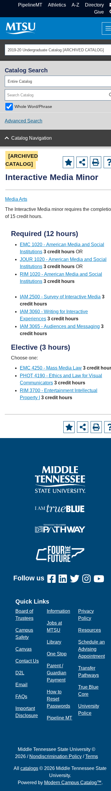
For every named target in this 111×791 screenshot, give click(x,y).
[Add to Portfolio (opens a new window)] (68, 162)
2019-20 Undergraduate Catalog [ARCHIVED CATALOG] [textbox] (56, 50)
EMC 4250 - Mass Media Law (51, 367)
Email (21, 684)
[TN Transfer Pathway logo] (60, 527)
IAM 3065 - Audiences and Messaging (60, 326)
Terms (91, 756)
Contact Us (27, 660)
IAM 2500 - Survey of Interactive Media (60, 296)
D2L (19, 672)
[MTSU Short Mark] (21, 28)
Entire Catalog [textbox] (20, 81)
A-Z (75, 4)
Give (99, 12)
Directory (94, 4)
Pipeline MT (59, 717)
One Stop (57, 653)
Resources (89, 630)
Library (54, 641)
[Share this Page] (82, 162)
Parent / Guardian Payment (56, 672)
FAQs (21, 696)
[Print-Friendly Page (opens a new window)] (95, 162)
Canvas (23, 649)
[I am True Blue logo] (60, 507)
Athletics (57, 4)
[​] (53, 579)
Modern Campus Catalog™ (73, 782)
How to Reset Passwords (58, 699)
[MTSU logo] (60, 479)
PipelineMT (30, 4)
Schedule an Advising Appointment (91, 649)
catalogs (29, 768)
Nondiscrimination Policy (55, 756)
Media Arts (16, 199)
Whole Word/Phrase (33, 106)
